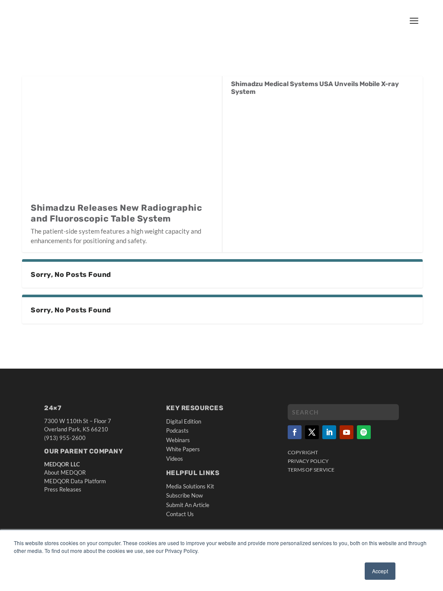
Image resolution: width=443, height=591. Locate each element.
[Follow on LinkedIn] (329, 432)
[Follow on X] (312, 432)
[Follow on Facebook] (295, 432)
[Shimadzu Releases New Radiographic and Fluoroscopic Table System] (122, 139)
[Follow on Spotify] (364, 432)
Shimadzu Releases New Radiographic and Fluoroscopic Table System (116, 213)
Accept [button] (380, 571)
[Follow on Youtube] (346, 432)
